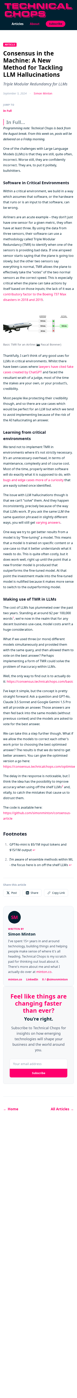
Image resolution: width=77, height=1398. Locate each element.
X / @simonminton (55, 979)
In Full (7, 111)
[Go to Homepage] (38, 10)
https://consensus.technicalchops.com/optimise (39, 766)
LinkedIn (32, 979)
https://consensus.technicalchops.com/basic (40, 681)
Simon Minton (43, 93)
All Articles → (62, 1109)
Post (14, 893)
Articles (17, 24)
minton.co (44, 972)
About (34, 24)
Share (34, 893)
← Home (10, 1109)
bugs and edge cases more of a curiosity (33, 480)
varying (41, 522)
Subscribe (55, 24)
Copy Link (58, 893)
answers (54, 522)
